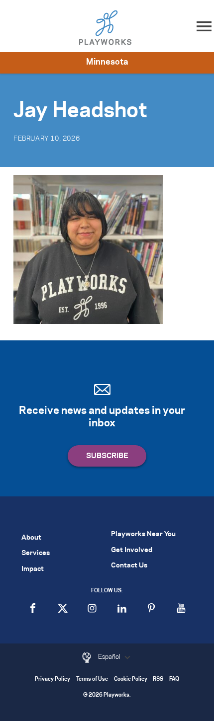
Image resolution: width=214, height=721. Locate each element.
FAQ (174, 679)
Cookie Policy (130, 679)
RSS (158, 679)
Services (35, 553)
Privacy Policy (52, 679)
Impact (32, 569)
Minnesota (107, 62)
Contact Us (129, 565)
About (31, 538)
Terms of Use (92, 679)
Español (110, 657)
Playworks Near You (143, 534)
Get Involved (131, 550)
